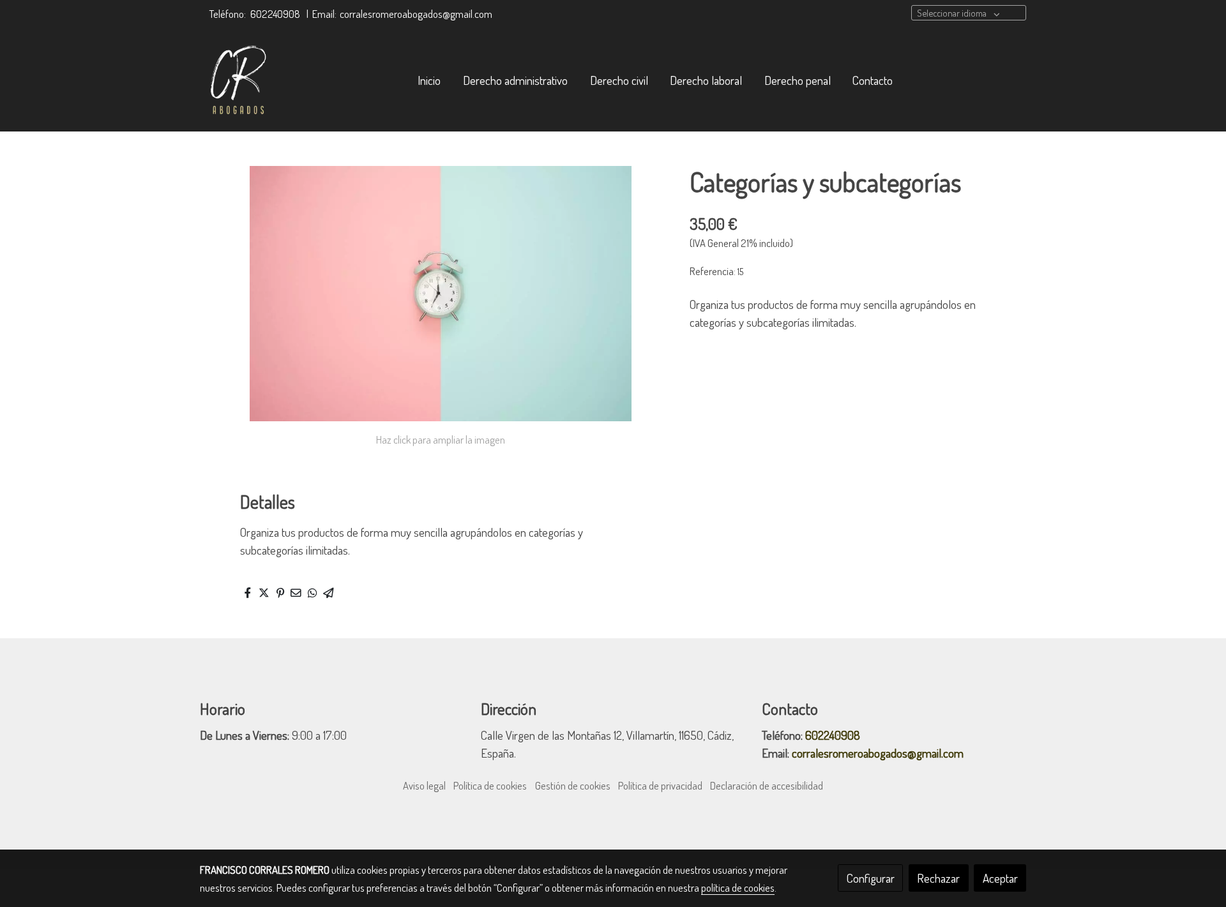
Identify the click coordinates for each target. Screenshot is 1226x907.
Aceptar (1000, 878)
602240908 (275, 13)
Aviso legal (424, 785)
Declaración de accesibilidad (766, 785)
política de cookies (738, 887)
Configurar (871, 878)
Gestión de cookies (572, 785)
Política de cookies (490, 785)
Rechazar (938, 878)
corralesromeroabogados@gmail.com (416, 13)
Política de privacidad (660, 785)
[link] (242, 80)
